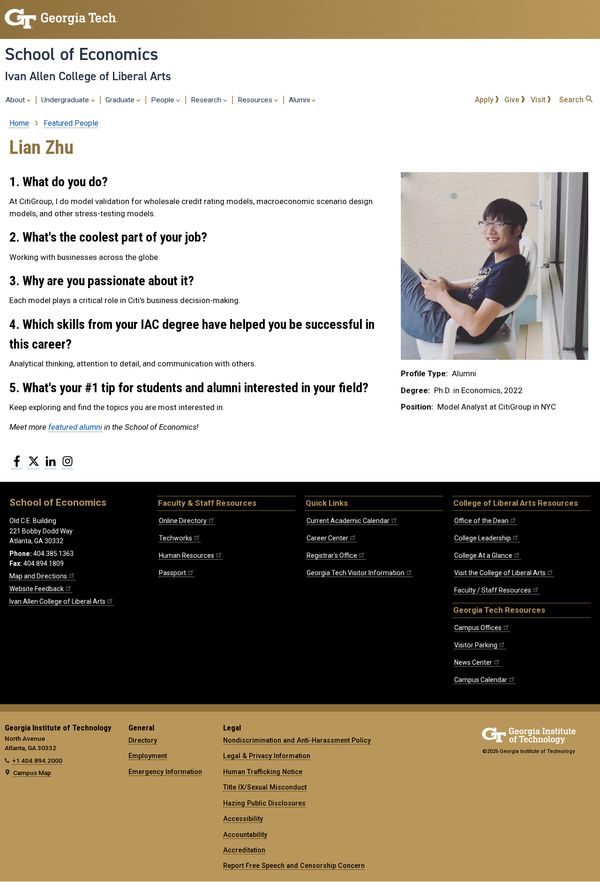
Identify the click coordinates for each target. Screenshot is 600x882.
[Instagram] (67, 465)
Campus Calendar (480, 680)
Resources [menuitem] (256, 100)
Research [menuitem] (207, 100)
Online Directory (183, 521)
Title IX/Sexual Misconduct (265, 787)
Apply (485, 99)
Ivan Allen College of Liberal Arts (88, 76)
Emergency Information (165, 772)
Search (572, 99)
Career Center (327, 538)
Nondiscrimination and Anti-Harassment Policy (297, 740)
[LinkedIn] (50, 465)
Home (19, 123)
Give (512, 99)
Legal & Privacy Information (266, 756)
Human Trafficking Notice (262, 772)
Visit (539, 99)
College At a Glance (483, 555)
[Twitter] (33, 465)
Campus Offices (478, 627)
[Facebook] (16, 465)
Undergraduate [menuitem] (66, 100)
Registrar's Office (332, 555)
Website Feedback (36, 589)
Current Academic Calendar (348, 521)
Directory (142, 740)
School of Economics (81, 54)
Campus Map (32, 772)
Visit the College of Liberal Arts (500, 573)
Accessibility (243, 818)
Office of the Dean (481, 521)
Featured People (71, 123)
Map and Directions (38, 576)
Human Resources (186, 555)
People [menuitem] (163, 100)
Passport (172, 573)
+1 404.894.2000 (37, 760)
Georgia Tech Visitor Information (356, 573)
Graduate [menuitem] (120, 100)
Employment (147, 756)
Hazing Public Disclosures (264, 803)
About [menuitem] (16, 100)
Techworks (175, 538)
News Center (473, 662)
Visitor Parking (475, 645)
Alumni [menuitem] (300, 100)
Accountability (245, 834)
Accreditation (244, 850)
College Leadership (482, 538)
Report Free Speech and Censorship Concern (294, 865)
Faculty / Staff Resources (492, 590)
